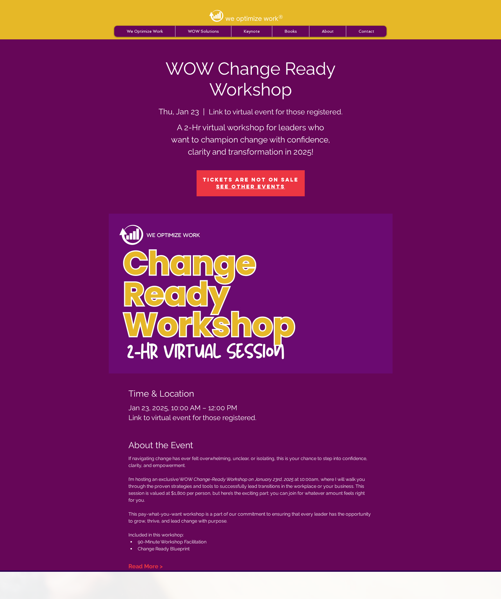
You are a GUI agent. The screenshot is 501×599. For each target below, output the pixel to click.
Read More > (145, 566)
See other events (250, 186)
